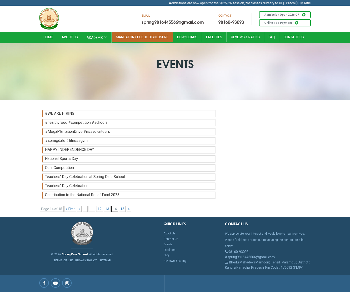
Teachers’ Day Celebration (66, 185)
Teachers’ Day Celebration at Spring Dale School (85, 176)
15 (122, 209)
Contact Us (294, 37)
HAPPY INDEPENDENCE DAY (69, 149)
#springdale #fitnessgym (66, 140)
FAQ (272, 37)
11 (92, 209)
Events (168, 244)
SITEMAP (105, 260)
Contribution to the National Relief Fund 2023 (82, 195)
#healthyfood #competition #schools (76, 122)
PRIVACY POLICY (86, 260)
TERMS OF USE (63, 260)
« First (70, 209)
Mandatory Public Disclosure (142, 37)
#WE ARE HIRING (59, 113)
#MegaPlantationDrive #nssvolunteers (77, 131)
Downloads (187, 37)
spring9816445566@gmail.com (173, 22)
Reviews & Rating (245, 37)
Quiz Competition (59, 167)
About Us (70, 37)
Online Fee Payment (278, 23)
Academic (95, 38)
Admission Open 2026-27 (282, 14)
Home (48, 37)
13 (107, 209)
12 (99, 209)
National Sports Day (61, 158)
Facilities (214, 37)
